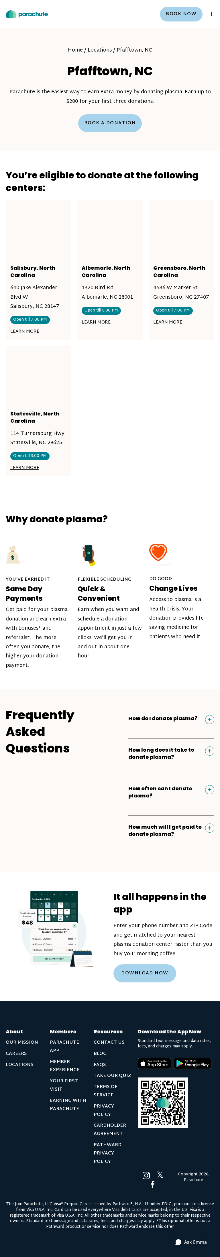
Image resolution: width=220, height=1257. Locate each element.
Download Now (144, 973)
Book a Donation (110, 123)
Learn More (24, 332)
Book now (181, 14)
